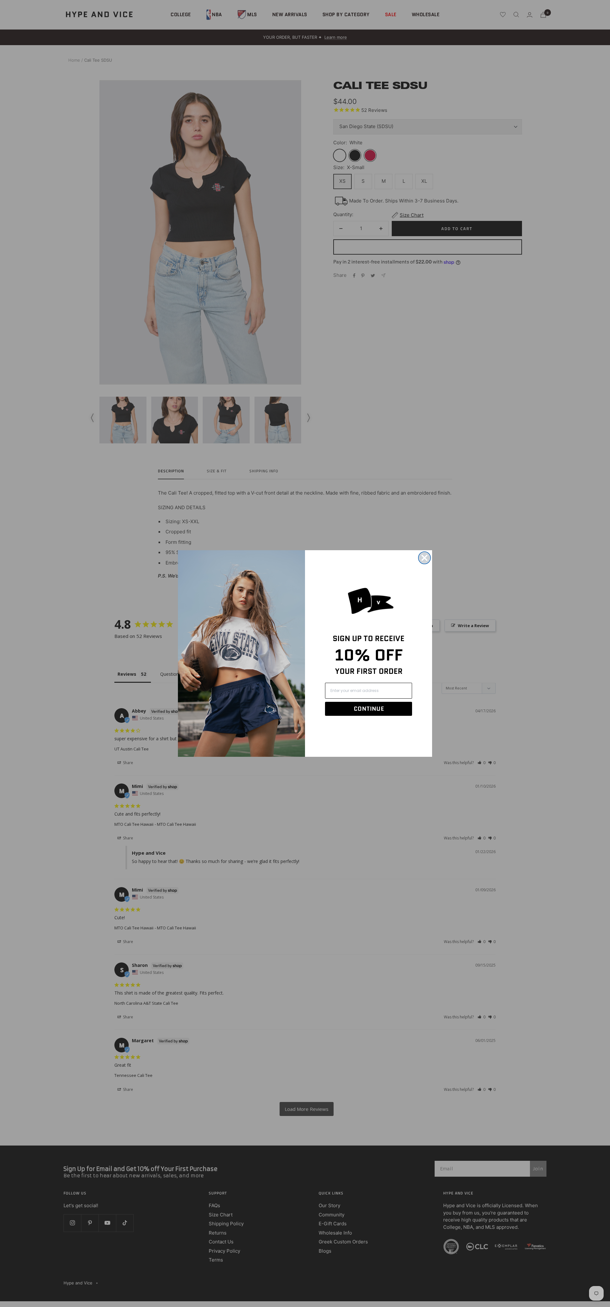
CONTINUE (369, 709)
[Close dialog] (424, 558)
